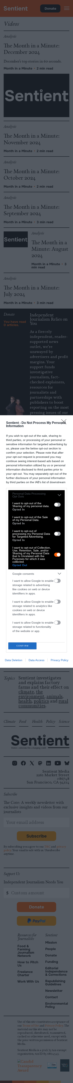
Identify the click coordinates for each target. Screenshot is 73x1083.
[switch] (57, 505)
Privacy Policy (59, 660)
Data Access (36, 660)
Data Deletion (13, 660)
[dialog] (36, 541)
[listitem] (36, 495)
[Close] (65, 423)
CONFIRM (22, 646)
